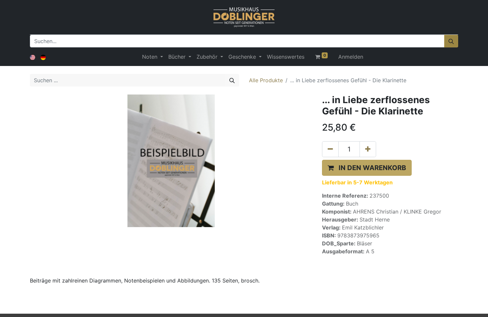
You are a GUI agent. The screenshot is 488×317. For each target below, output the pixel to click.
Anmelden (350, 56)
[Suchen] (451, 41)
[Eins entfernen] (330, 149)
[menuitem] (285, 56)
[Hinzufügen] (368, 149)
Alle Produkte (266, 80)
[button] (367, 168)
